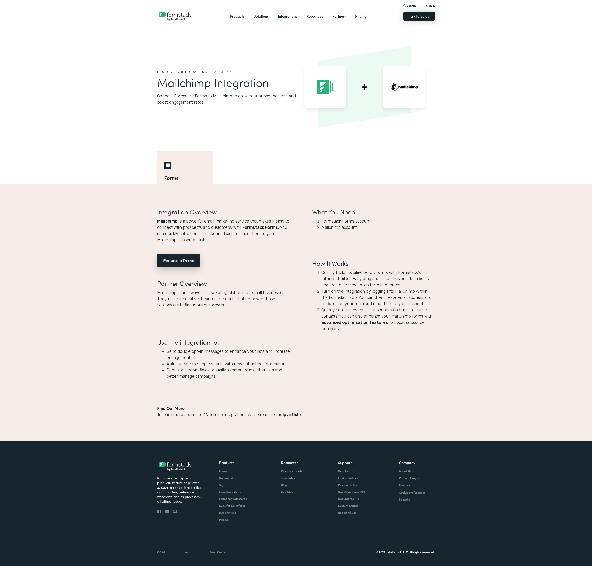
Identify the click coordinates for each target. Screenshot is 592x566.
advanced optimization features (354, 322)
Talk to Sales (419, 16)
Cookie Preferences (412, 492)
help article (289, 414)
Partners (339, 16)
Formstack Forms (260, 227)
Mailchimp (167, 221)
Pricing (361, 16)
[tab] (185, 167)
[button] (237, 16)
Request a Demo (178, 260)
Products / (168, 72)
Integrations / (195, 72)
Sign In (430, 5)
